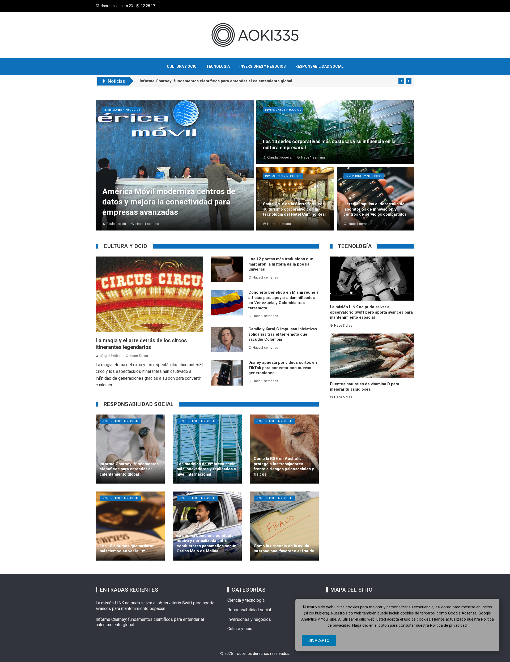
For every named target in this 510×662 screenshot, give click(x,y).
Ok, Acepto (318, 640)
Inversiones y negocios (122, 110)
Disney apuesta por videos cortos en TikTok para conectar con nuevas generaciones (282, 367)
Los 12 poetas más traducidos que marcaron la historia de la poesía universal (280, 264)
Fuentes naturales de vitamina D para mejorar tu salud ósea (364, 387)
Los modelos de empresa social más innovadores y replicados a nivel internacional (217, 81)
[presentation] (401, 81)
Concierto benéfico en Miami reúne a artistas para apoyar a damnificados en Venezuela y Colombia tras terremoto (283, 300)
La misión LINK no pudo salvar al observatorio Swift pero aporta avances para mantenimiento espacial (371, 312)
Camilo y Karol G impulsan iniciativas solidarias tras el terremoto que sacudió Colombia (282, 334)
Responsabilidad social (120, 421)
